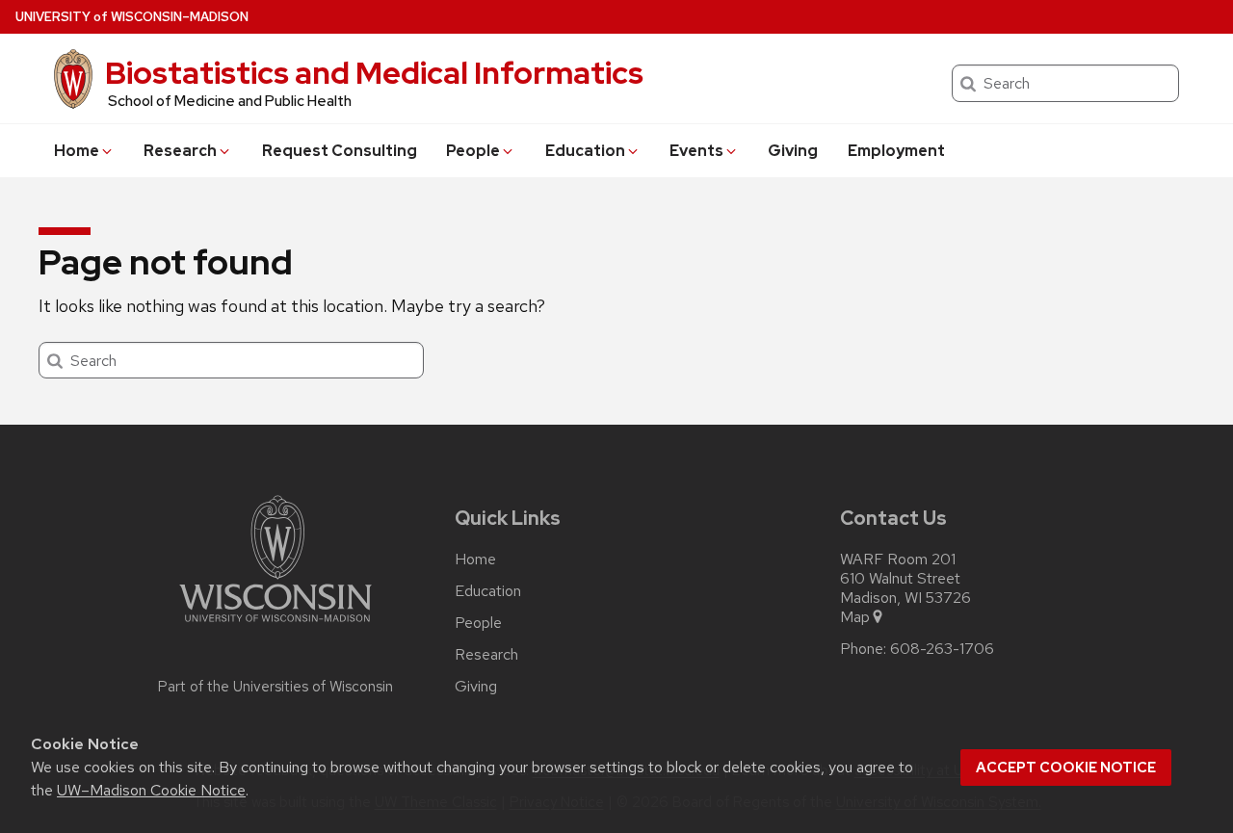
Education (585, 151)
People (473, 151)
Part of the (275, 686)
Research (180, 151)
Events (696, 151)
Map (855, 617)
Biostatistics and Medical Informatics (374, 72)
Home (76, 151)
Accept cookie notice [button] (1066, 767)
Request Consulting (339, 151)
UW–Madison (132, 17)
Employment (896, 151)
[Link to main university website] (275, 625)
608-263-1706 (942, 649)
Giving (793, 151)
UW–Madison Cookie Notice (151, 790)
